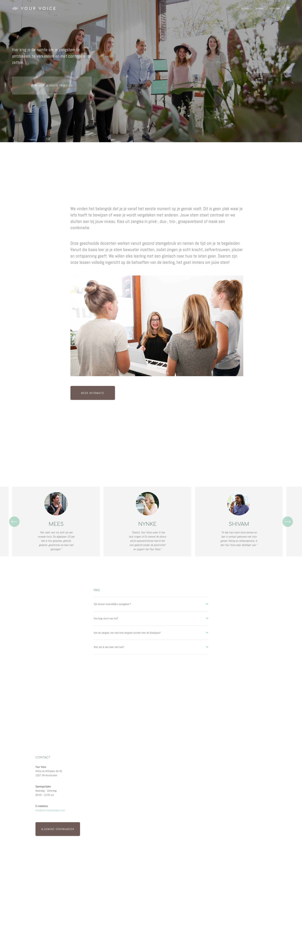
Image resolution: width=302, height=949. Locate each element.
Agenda (245, 8)
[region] (151, 522)
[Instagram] (288, 8)
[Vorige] (14, 521)
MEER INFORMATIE (92, 393)
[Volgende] (287, 521)
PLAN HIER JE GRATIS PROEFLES (52, 85)
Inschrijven (274, 8)
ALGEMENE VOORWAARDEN (57, 829)
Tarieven (259, 8)
